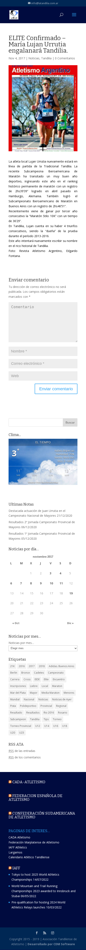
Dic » (70, 623)
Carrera (14, 679)
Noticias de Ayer (62, 699)
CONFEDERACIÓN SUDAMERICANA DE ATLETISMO (42, 815)
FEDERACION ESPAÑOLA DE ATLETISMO (35, 798)
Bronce (25, 672)
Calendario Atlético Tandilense (29, 857)
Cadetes (39, 672)
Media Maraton (50, 692)
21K (12, 666)
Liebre (34, 686)
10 (51, 583)
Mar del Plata (18, 692)
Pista (13, 706)
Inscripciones (18, 686)
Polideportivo (28, 706)
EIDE (37, 679)
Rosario (62, 712)
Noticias (33, 58)
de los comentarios (25, 757)
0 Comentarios (65, 58)
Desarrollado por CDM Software (51, 944)
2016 (22, 666)
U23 (21, 732)
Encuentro (59, 679)
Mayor (33, 692)
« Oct (15, 623)
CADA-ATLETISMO (28, 782)
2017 (32, 666)
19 (71, 593)
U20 (12, 732)
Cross (27, 679)
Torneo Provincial (20, 726)
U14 (46, 726)
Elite (46, 679)
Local (45, 686)
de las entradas (22, 751)
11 (61, 583)
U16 (55, 726)
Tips (46, 719)
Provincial (46, 706)
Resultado (16, 712)
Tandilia (46, 58)
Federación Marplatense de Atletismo (34, 842)
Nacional (29, 699)
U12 (37, 726)
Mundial (15, 699)
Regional (61, 706)
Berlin (13, 672)
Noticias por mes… (21, 643)
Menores (69, 692)
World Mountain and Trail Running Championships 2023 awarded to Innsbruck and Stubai (43, 891)
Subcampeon (18, 719)
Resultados (32, 712)
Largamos (15, 852)
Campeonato (56, 672)
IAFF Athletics (18, 847)
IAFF (16, 868)
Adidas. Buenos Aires (61, 666)
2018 (42, 666)
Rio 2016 (49, 712)
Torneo (57, 719)
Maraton (57, 686)
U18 (64, 726)
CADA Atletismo (19, 837)
